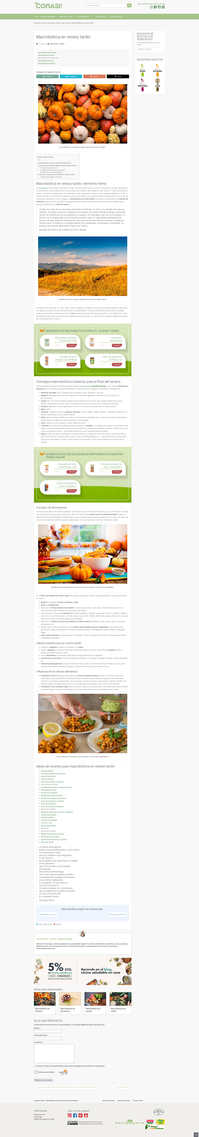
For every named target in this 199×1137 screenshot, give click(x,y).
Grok (119, 76)
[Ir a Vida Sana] (160, 1122)
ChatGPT (48, 76)
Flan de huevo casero (122, 1087)
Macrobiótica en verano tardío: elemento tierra (55, 163)
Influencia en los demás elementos (52, 172)
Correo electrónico (41, 1035)
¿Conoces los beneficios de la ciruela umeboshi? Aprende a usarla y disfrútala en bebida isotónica (67, 1087)
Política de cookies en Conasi (44, 1119)
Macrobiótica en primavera (47, 52)
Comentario (38, 1042)
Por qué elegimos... (84, 17)
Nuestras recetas (108, 1100)
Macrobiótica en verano (46, 55)
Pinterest (58, 924)
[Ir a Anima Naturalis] (150, 1122)
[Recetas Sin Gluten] (157, 85)
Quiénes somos (39, 1114)
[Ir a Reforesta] (129, 1122)
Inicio (37, 17)
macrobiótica (43, 188)
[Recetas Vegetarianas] (157, 70)
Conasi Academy (116, 17)
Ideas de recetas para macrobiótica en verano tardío (57, 174)
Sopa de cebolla (47, 771)
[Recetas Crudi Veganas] (142, 85)
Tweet (40, 924)
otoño (65, 199)
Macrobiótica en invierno (46, 63)
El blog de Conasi (40, 23)
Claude (95, 76)
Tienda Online (100, 17)
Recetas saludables (48, 17)
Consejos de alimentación (50, 168)
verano (106, 193)
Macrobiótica (66, 23)
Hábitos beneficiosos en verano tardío (53, 170)
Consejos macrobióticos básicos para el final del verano (58, 165)
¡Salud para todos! (66, 17)
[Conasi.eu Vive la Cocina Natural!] (49, 6)
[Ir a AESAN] (159, 1112)
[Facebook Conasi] (75, 1116)
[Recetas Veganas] (142, 70)
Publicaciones (65, 939)
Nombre (37, 1028)
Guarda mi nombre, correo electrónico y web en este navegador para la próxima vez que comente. (70, 1066)
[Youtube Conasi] (80, 1116)
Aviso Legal (38, 1117)
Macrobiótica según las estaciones (52, 177)
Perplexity (72, 76)
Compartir (48, 924)
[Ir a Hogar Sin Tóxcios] (155, 1127)
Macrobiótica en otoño (46, 60)
